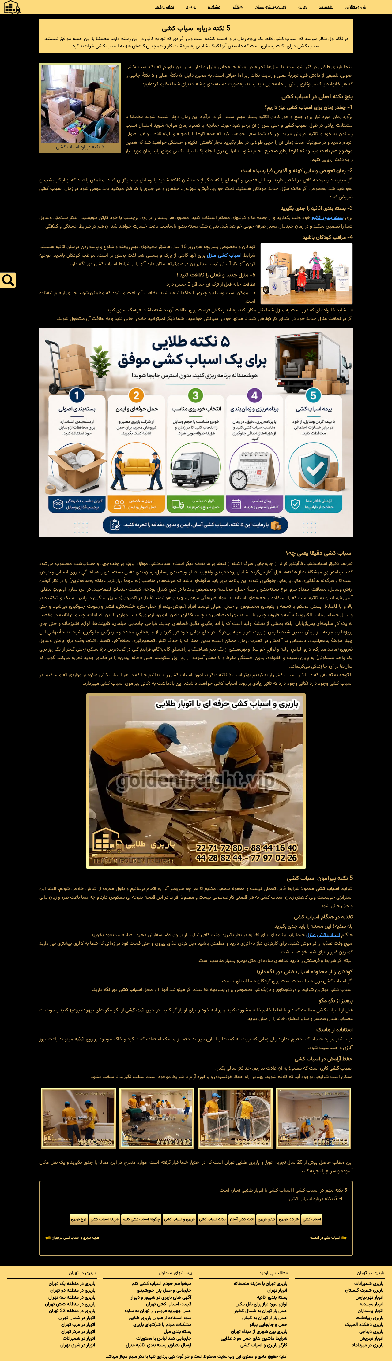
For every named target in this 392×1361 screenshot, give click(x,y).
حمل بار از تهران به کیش (264, 1318)
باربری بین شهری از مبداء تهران (259, 1331)
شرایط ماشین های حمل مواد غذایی (254, 1338)
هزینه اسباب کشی (105, 1219)
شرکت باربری (289, 1219)
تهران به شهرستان (270, 6)
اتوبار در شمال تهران (76, 1318)
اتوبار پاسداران (370, 1310)
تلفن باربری (266, 1219)
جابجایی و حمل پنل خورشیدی (164, 1290)
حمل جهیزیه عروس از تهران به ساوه (158, 1310)
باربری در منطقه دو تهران (72, 1290)
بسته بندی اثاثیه (328, 218)
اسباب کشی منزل (224, 255)
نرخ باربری (78, 1219)
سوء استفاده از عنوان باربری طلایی (160, 1318)
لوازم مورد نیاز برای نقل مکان (261, 1304)
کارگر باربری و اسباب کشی (263, 1345)
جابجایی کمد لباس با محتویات (163, 1338)
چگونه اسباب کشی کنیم (141, 1219)
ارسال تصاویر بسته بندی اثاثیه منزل (158, 1345)
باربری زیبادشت (369, 1318)
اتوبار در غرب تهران (78, 1324)
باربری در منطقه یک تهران (72, 1283)
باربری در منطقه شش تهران (70, 1304)
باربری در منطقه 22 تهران (72, 1310)
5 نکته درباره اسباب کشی (313, 1199)
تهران (302, 6)
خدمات (326, 6)
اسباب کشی (312, 1219)
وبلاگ (238, 6)
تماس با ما (164, 6)
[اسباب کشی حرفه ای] (78, 1118)
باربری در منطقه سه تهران (71, 1297)
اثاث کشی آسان (242, 1219)
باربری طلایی (355, 6)
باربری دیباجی (371, 1331)
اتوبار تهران (277, 1290)
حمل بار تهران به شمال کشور (260, 1310)
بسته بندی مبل (177, 1331)
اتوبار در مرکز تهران (78, 1331)
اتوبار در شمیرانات (79, 1338)
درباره (191, 6)
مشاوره (214, 6)
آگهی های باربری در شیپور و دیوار (161, 1297)
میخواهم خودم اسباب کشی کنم (161, 1283)
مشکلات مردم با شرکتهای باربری (162, 1324)
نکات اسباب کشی (212, 1219)
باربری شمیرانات (368, 1283)
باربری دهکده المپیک (364, 1324)
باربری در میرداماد (367, 1345)
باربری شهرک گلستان (364, 1290)
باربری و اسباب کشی (179, 1219)
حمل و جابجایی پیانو (268, 1324)
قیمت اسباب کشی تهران (168, 1304)
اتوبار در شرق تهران (77, 1345)
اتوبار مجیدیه (371, 1304)
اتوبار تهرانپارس (369, 1297)
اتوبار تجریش (371, 1338)
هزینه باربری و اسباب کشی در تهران (75, 1237)
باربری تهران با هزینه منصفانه (260, 1283)
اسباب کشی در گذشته (325, 1237)
